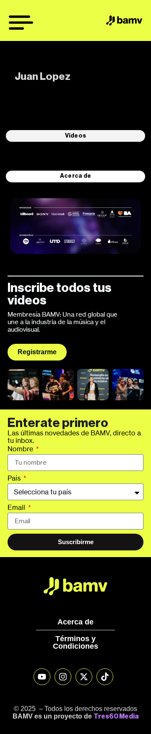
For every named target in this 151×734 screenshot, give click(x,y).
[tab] (75, 136)
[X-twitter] (84, 676)
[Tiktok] (104, 676)
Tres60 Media (116, 716)
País (15, 478)
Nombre (21, 449)
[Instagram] (63, 676)
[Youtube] (42, 676)
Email (17, 507)
